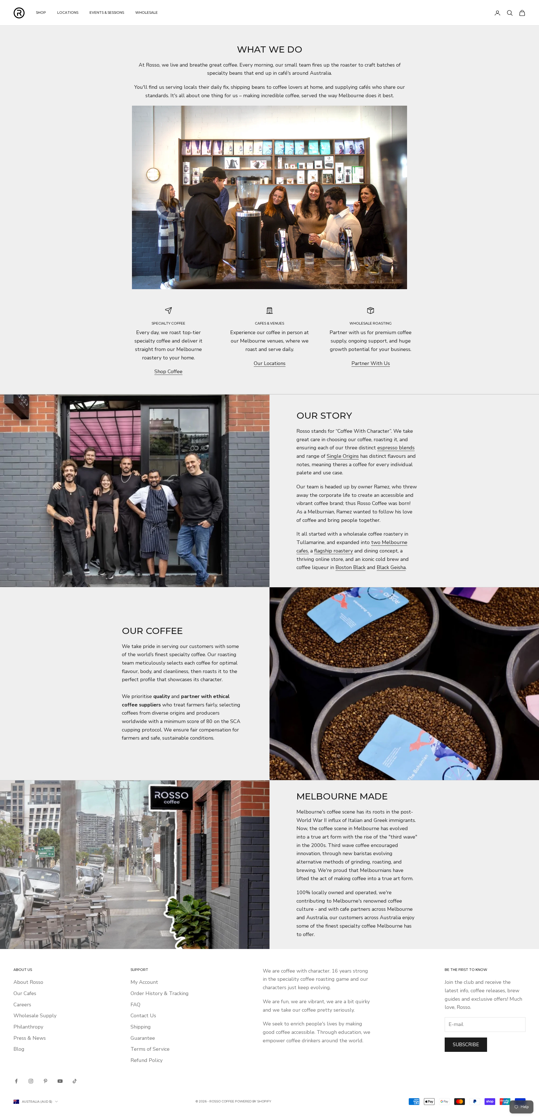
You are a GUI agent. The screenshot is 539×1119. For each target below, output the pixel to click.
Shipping (141, 1026)
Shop (41, 12)
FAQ (135, 1004)
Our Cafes (24, 993)
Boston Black (350, 567)
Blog (18, 1049)
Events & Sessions (107, 12)
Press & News (29, 1038)
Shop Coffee (168, 371)
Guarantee (143, 1038)
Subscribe (466, 1044)
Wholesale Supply (34, 1015)
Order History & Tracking (160, 993)
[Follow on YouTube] (60, 1081)
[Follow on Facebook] (16, 1081)
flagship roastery (333, 550)
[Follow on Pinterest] (45, 1081)
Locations (67, 12)
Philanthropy (28, 1026)
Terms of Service (150, 1049)
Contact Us (143, 1015)
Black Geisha (391, 567)
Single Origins (343, 456)
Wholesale (146, 12)
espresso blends (396, 447)
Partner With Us (370, 363)
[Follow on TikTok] (74, 1081)
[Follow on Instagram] (31, 1081)
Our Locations (270, 363)
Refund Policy (147, 1060)
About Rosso (28, 982)
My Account (144, 982)
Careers (22, 1004)
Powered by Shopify (253, 1101)
